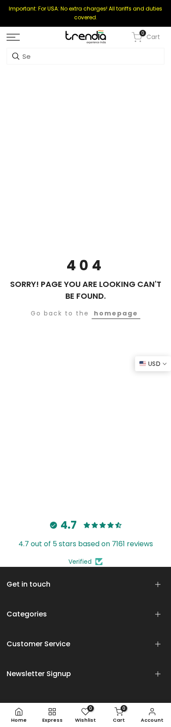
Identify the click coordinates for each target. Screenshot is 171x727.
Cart (150, 36)
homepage (116, 313)
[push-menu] (13, 37)
